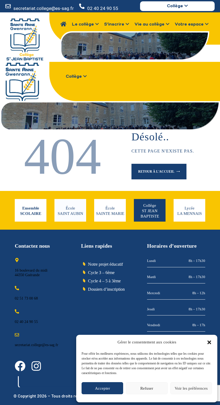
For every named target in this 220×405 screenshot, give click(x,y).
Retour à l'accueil (156, 171)
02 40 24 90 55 (102, 8)
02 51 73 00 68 (26, 298)
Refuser (146, 388)
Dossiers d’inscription (106, 289)
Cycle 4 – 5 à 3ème (104, 281)
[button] (209, 342)
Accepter (102, 388)
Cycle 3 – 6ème (101, 272)
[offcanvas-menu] (67, 84)
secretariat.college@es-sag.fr (43, 8)
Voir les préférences (191, 388)
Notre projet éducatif (105, 264)
